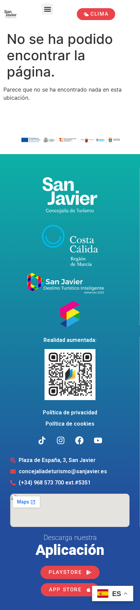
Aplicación (70, 549)
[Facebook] (79, 440)
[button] (47, 9)
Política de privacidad (70, 412)
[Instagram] (60, 440)
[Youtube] (97, 440)
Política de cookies (70, 424)
